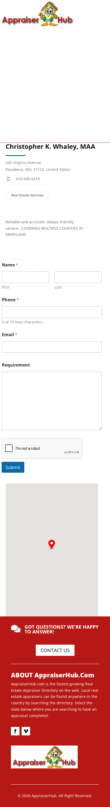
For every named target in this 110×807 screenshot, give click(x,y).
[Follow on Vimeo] (26, 731)
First (6, 287)
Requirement (16, 365)
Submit (13, 467)
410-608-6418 (28, 178)
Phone (10, 299)
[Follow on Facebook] (15, 731)
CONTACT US (55, 650)
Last (58, 287)
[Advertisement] (55, 84)
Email (9, 334)
